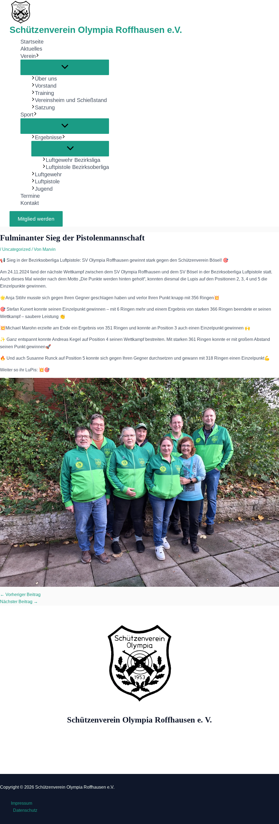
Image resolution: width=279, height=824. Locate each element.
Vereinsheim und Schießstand (71, 100)
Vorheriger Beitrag (20, 594)
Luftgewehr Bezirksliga (73, 160)
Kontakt (29, 203)
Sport (27, 115)
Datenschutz (25, 810)
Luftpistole (47, 181)
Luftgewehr (48, 174)
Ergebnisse (48, 137)
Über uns (46, 79)
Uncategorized (16, 249)
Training (44, 93)
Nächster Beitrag (19, 601)
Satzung (45, 107)
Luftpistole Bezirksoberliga (77, 167)
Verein (28, 56)
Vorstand (45, 86)
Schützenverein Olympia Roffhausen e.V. (96, 30)
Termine (30, 196)
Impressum (21, 803)
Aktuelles (31, 49)
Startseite (32, 42)
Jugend (44, 189)
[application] (37, 56)
